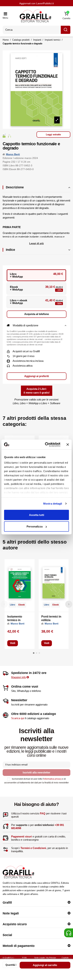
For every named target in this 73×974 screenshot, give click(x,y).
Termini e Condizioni (33, 848)
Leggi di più (36, 243)
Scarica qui (17, 718)
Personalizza (35, 526)
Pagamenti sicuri (21, 836)
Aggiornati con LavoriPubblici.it (36, 3)
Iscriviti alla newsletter (36, 772)
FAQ (42, 813)
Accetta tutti (36, 514)
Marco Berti (13, 154)
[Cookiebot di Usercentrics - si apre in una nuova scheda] (45, 444)
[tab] (36, 189)
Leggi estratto (53, 134)
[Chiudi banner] (67, 444)
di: (4, 154)
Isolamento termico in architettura (15, 620)
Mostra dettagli (52, 503)
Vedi (12, 642)
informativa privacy (53, 779)
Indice (10, 249)
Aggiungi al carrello (45, 965)
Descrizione (15, 187)
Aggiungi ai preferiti (36, 376)
